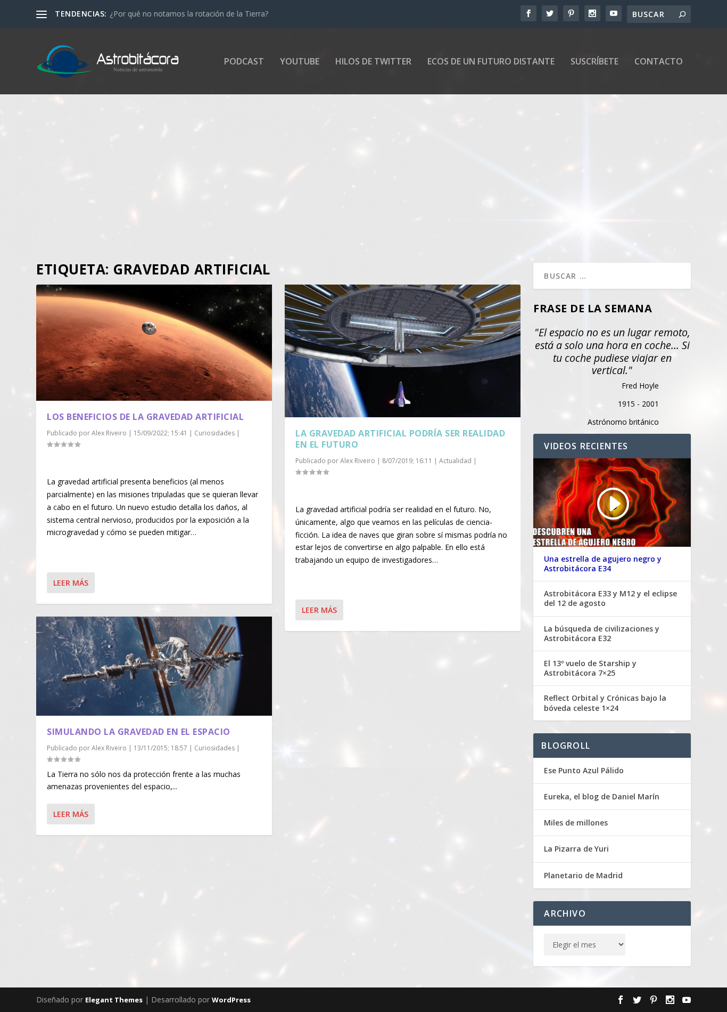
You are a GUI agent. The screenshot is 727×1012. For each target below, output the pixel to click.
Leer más (70, 583)
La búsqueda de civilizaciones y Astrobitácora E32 (601, 633)
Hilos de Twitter (373, 62)
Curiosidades (214, 433)
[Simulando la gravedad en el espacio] (154, 666)
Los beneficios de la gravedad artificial (145, 417)
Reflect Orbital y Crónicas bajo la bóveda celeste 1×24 (605, 703)
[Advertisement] (355, 166)
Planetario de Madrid (583, 875)
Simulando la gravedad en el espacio (138, 732)
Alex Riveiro (109, 433)
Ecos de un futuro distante (491, 62)
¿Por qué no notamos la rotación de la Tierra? (189, 14)
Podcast (244, 62)
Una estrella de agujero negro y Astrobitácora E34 (603, 563)
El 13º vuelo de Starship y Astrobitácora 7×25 (590, 668)
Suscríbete (594, 62)
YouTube (299, 62)
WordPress (231, 1000)
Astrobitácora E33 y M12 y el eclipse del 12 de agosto (610, 598)
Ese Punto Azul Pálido (584, 770)
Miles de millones (576, 822)
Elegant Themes (114, 1000)
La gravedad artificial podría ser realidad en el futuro (400, 438)
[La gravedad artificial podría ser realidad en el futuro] (403, 351)
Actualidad (455, 460)
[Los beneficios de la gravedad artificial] (154, 343)
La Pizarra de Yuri (576, 849)
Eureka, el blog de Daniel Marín (601, 796)
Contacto (658, 62)
